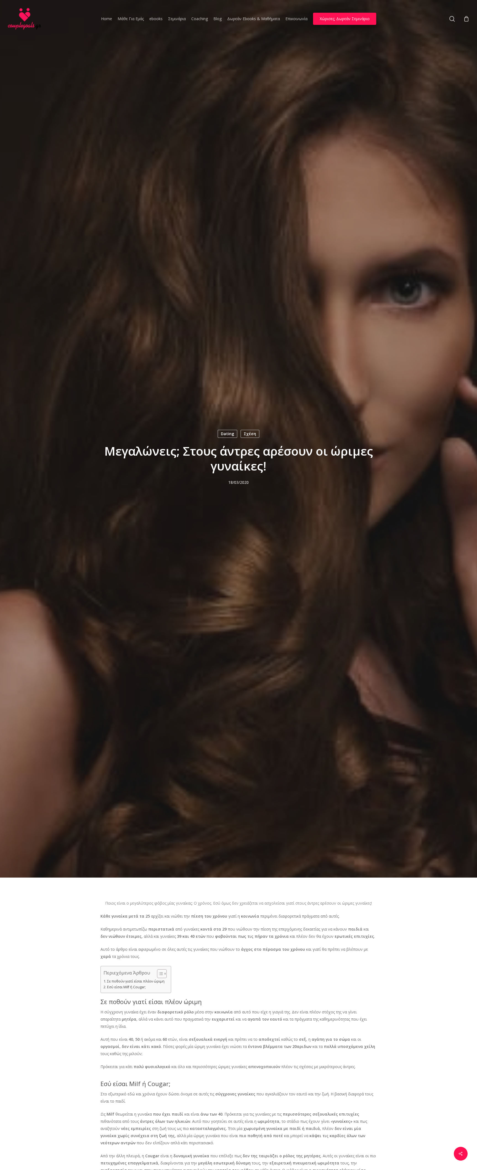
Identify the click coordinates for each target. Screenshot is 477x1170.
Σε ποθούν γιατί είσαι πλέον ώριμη (136, 981)
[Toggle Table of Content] (159, 973)
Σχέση (250, 433)
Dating (227, 433)
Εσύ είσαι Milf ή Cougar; (126, 987)
